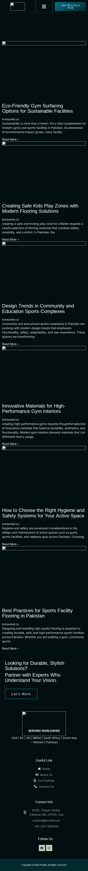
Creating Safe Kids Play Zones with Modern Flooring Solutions (40, 208)
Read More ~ (10, 139)
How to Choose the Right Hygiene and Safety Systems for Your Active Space (43, 512)
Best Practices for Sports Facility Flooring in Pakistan (37, 613)
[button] (44, 6)
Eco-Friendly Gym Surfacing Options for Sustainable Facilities (37, 108)
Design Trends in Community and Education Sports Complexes (38, 308)
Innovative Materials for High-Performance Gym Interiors (33, 408)
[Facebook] (42, 848)
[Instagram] (49, 848)
